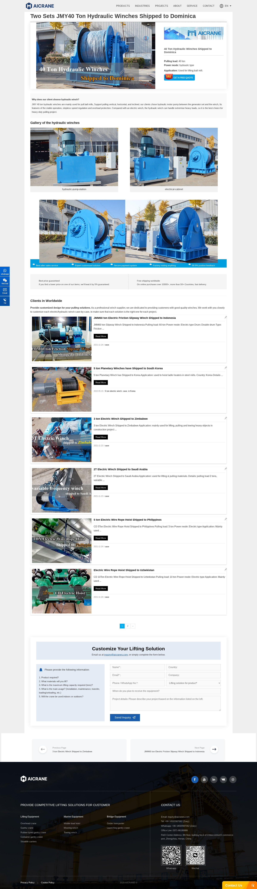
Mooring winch (71, 828)
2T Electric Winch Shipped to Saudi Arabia (121, 469)
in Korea (131, 391)
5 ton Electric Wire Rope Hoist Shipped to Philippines (128, 519)
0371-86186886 (180, 830)
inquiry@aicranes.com (116, 654)
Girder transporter (115, 823)
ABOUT (177, 6)
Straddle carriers (29, 841)
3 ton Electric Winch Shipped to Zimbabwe (121, 418)
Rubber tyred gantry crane (33, 832)
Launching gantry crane (118, 828)
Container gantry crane (32, 837)
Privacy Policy (28, 882)
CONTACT (208, 6)
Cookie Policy (47, 882)
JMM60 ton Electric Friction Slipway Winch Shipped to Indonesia (135, 317)
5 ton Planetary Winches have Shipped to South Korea (128, 368)
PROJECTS (161, 6)
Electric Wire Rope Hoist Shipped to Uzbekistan (124, 570)
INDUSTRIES (142, 6)
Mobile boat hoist (72, 823)
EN (226, 6)
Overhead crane (28, 823)
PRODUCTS (123, 6)
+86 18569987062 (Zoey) (177, 821)
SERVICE (192, 6)
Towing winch (70, 832)
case (107, 345)
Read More (100, 336)
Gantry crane (27, 828)
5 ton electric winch (113, 391)
